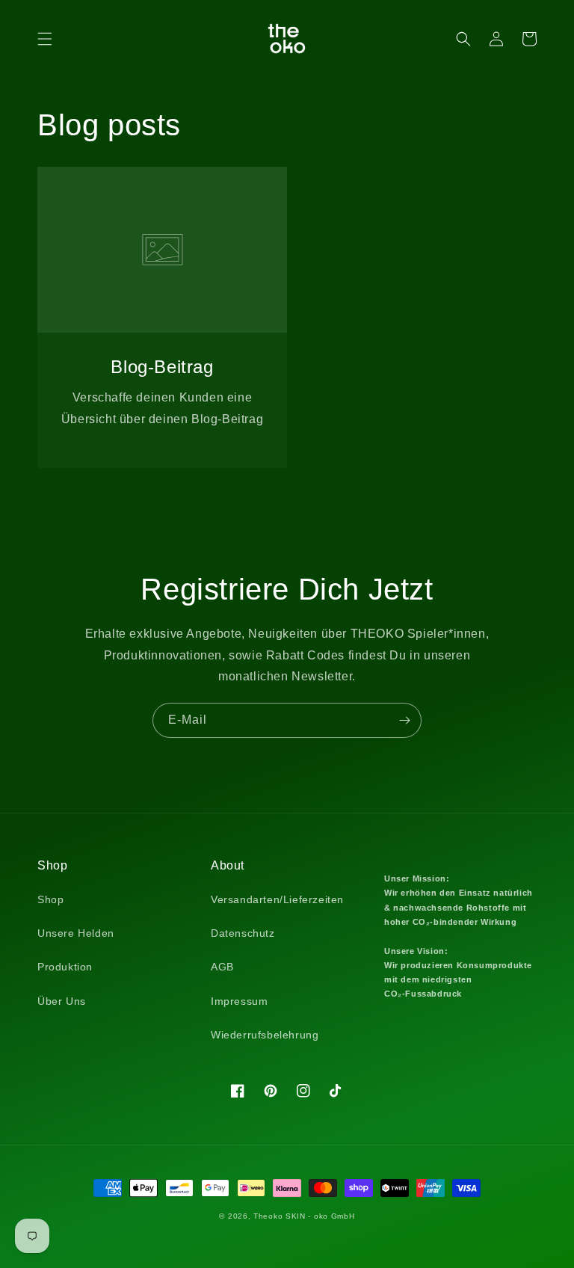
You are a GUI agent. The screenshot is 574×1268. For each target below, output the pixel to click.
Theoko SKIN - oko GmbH (303, 1216)
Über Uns (61, 1001)
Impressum (239, 1001)
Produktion (65, 967)
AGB (222, 967)
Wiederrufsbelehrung (264, 1035)
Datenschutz (243, 933)
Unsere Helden (75, 933)
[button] (44, 38)
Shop (50, 899)
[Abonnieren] (404, 720)
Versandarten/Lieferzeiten (277, 899)
